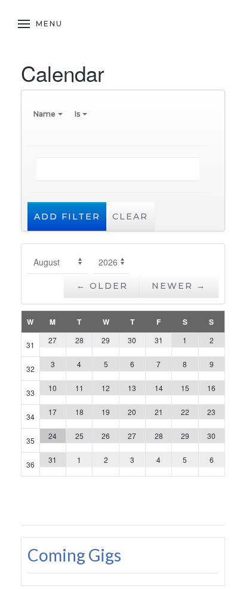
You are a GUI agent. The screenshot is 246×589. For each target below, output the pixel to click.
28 (79, 340)
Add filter (67, 216)
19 (106, 412)
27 (52, 340)
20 (132, 412)
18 (79, 412)
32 (30, 369)
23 (211, 412)
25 (79, 436)
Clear (130, 216)
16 (211, 388)
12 (106, 388)
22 (185, 412)
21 (159, 412)
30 (132, 340)
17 (52, 412)
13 (132, 388)
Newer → (179, 285)
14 (159, 388)
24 (52, 436)
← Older (102, 285)
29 (106, 340)
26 (106, 436)
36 (30, 464)
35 (30, 440)
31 (30, 345)
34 (30, 416)
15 (185, 388)
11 (79, 388)
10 (52, 388)
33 (30, 392)
